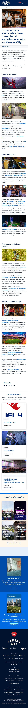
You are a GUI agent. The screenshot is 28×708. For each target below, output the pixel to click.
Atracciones (6, 419)
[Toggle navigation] (25, 3)
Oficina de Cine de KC (13, 695)
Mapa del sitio (13, 699)
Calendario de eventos (10, 680)
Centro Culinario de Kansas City (12, 277)
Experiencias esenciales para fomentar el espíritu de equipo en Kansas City (16, 7)
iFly (3, 95)
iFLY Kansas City (9, 422)
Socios (22, 689)
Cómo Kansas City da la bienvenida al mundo (7, 515)
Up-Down (23, 173)
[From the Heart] (14, 634)
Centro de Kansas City (8, 487)
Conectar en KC (14, 624)
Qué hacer (20, 680)
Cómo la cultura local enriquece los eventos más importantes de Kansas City (20, 513)
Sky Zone (17, 347)
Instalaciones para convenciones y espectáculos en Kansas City (14, 480)
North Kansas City (19, 147)
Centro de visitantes (14, 683)
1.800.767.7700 (14, 664)
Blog (15, 678)
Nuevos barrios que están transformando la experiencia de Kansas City (7, 532)
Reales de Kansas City (8, 354)
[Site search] (22, 3)
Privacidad (19, 699)
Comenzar (14, 588)
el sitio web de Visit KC (13, 370)
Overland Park (7, 229)
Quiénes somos (8, 678)
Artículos (4, 7)
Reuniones (16, 689)
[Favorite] (24, 404)
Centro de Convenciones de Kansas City (12, 204)
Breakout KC (22, 267)
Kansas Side (6, 427)
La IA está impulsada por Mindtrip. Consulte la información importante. (13, 701)
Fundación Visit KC (19, 692)
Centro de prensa (8, 689)
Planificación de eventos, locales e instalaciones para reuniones (15, 476)
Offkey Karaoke (21, 359)
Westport (5, 361)
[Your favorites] (19, 3)
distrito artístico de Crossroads (13, 175)
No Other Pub (10, 201)
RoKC (10, 147)
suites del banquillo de (14, 352)
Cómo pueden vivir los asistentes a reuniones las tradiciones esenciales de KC (20, 532)
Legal (8, 699)
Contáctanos (20, 678)
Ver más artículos (13, 543)
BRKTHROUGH (9, 451)
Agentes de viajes (8, 692)
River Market (13, 269)
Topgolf (14, 229)
